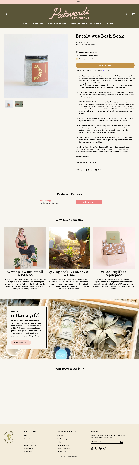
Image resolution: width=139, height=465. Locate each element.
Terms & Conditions (63, 448)
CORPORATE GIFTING (78, 24)
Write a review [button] (88, 202)
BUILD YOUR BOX (21, 342)
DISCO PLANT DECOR (57, 24)
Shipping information (87, 163)
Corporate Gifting (30, 445)
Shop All (26, 435)
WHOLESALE (95, 24)
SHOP (25, 24)
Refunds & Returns (63, 445)
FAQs (59, 442)
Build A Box (27, 439)
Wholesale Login (62, 439)
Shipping (78, 44)
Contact (60, 435)
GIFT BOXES (38, 24)
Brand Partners (29, 442)
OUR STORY (109, 24)
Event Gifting (28, 448)
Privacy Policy (61, 451)
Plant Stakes (28, 451)
